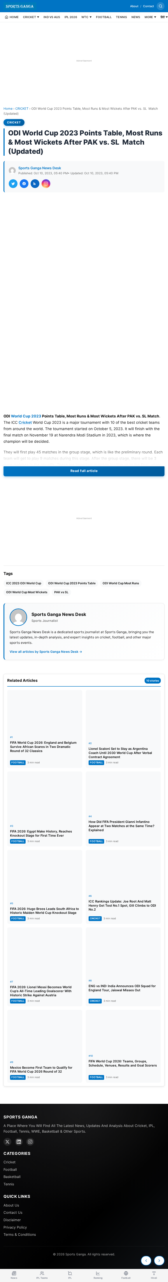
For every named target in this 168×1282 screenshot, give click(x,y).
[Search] (160, 6)
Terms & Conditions (20, 1234)
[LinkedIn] (19, 1142)
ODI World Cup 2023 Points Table (72, 583)
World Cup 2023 (26, 416)
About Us (11, 1205)
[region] (84, 61)
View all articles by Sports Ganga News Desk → (46, 651)
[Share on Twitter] (13, 183)
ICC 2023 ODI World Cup (23, 583)
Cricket (25, 422)
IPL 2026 (71, 17)
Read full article (84, 471)
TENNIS (121, 17)
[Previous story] (146, 1260)
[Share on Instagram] (46, 183)
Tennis (9, 1184)
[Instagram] (30, 1142)
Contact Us (13, 1212)
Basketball (12, 1176)
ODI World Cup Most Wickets (26, 592)
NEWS (135, 17)
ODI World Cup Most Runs (121, 583)
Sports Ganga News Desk (39, 168)
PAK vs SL (61, 592)
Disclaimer (12, 1220)
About (134, 6)
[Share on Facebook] (24, 183)
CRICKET (21, 108)
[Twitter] (7, 1142)
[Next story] (159, 1260)
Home (8, 108)
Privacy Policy (15, 1227)
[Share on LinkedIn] (35, 183)
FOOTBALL (104, 17)
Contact (148, 6)
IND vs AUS (52, 17)
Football (10, 1169)
